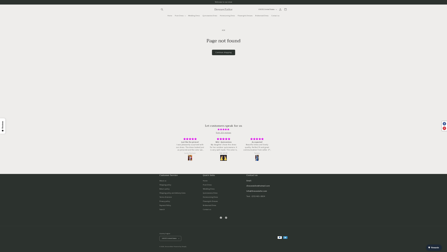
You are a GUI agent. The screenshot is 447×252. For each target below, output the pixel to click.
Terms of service (165, 197)
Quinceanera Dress (210, 193)
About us (162, 181)
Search (162, 209)
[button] (162, 9)
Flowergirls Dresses (210, 201)
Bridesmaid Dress (209, 205)
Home (205, 181)
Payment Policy (165, 205)
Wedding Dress (209, 189)
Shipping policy (165, 185)
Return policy (164, 189)
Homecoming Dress (210, 197)
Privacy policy (164, 201)
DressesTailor (169, 246)
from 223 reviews (223, 133)
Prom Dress (207, 185)
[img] (223, 129)
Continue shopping (223, 52)
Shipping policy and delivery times (172, 193)
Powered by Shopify (180, 246)
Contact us (207, 209)
